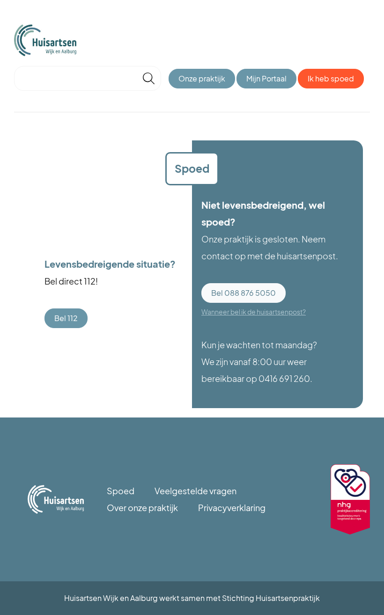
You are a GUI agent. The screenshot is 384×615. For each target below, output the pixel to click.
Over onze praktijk (142, 507)
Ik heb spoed (331, 78)
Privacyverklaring (232, 507)
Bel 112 (66, 318)
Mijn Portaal (266, 78)
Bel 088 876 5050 (243, 293)
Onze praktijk (201, 78)
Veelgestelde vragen (195, 490)
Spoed (120, 490)
